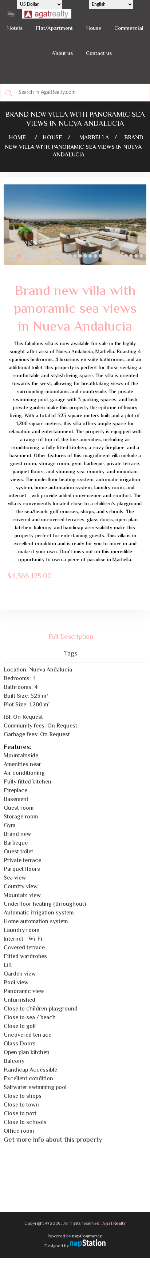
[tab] (75, 637)
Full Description (70, 637)
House (93, 28)
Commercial (128, 28)
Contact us (99, 53)
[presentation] (9, 230)
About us (62, 53)
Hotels (15, 28)
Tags (70, 654)
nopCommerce (87, 1236)
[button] (9, 256)
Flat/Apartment (54, 28)
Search (9, 93)
